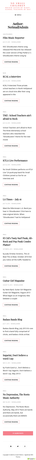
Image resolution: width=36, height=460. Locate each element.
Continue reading (11, 62)
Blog (4, 73)
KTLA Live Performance (15, 160)
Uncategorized (7, 34)
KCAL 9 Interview (12, 76)
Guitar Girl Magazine (13, 280)
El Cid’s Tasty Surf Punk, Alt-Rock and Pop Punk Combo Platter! (18, 241)
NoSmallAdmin (16, 42)
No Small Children (18, 4)
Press (4, 112)
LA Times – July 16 (12, 199)
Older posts (18, 433)
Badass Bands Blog (12, 319)
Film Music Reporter (13, 37)
